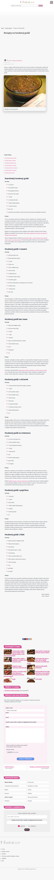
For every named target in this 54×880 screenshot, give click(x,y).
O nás (3, 849)
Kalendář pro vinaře (33, 786)
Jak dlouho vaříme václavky (12, 690)
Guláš (13, 679)
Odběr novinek (5, 851)
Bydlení (6, 789)
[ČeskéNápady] (27, 3)
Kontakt (30, 801)
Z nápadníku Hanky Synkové (12, 786)
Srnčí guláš (38, 679)
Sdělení (7, 726)
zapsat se (22, 826)
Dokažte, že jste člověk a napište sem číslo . (21, 722)
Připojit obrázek (10, 749)
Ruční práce (31, 782)
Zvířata (29, 789)
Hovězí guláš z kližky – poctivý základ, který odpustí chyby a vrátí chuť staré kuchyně (14, 653)
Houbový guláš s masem (10, 160)
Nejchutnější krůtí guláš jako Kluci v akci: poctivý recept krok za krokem (42, 673)
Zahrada (7, 793)
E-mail (7, 717)
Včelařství (7, 801)
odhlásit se (33, 826)
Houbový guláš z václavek (10, 165)
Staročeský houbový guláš (10, 158)
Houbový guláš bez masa (10, 163)
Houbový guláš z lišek (9, 172)
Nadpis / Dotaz (9, 708)
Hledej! (40, 5)
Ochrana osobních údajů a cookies (10, 856)
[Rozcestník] (51, 2)
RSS (3, 861)
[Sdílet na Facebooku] (23, 639)
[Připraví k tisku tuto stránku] (31, 639)
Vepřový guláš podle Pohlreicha (41, 666)
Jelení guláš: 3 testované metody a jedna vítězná (42, 651)
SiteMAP (4, 858)
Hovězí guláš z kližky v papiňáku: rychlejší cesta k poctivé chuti (19, 660)
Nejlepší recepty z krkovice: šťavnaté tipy (18, 481)
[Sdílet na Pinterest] (27, 639)
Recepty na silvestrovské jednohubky (39, 767)
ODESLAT (27, 829)
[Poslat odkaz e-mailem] (29, 639)
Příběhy (30, 793)
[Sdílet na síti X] (25, 639)
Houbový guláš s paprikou (10, 170)
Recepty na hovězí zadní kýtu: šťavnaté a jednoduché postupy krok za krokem (15, 674)
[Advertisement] (27, 17)
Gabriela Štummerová (17, 60)
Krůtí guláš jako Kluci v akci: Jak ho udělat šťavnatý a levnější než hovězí (38, 661)
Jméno (7, 712)
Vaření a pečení (8, 28)
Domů (2, 28)
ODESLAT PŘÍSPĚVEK (25, 759)
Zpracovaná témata (33, 797)
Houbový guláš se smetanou (11, 167)
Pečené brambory (9, 767)
